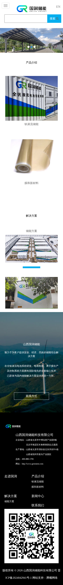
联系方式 (31, 396)
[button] (9, 46)
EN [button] (58, 6)
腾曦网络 (52, 577)
